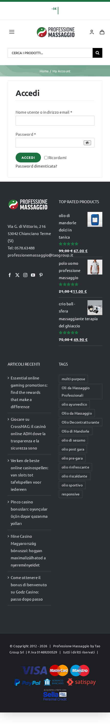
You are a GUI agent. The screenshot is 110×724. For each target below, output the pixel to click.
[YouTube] (33, 275)
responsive (71, 494)
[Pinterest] (41, 275)
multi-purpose (73, 378)
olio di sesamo (73, 440)
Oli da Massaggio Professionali (76, 391)
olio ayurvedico (74, 404)
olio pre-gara (72, 458)
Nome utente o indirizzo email (44, 112)
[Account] (92, 32)
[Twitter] (17, 275)
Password (26, 134)
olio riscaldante (74, 476)
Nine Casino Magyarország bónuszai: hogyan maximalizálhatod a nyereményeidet (28, 550)
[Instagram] (25, 275)
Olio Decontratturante (81, 422)
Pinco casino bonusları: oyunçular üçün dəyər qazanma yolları (29, 512)
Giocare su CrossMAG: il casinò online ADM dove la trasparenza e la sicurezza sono (28, 433)
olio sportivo (72, 485)
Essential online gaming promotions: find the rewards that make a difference (29, 392)
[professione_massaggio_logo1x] (56, 28)
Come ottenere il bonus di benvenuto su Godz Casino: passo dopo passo (29, 588)
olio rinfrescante (75, 467)
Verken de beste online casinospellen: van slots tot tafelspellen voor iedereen (30, 475)
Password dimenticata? (36, 165)
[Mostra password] (87, 142)
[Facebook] (10, 275)
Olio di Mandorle (76, 431)
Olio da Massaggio (77, 413)
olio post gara (73, 449)
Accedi (28, 157)
